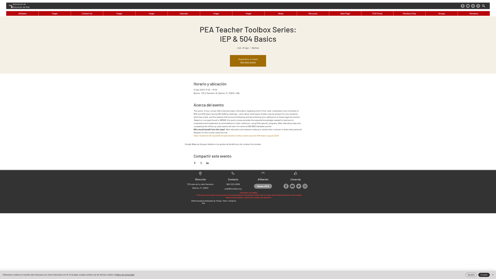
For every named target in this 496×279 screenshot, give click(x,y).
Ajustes (471, 275)
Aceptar (484, 275)
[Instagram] (478, 6)
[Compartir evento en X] (201, 163)
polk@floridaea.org (233, 189)
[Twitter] (473, 6)
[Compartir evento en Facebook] (195, 163)
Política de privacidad (124, 275)
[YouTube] (468, 6)
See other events (248, 62)
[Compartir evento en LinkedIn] (207, 163)
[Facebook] (463, 6)
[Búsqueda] (483, 6)
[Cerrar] (492, 275)
